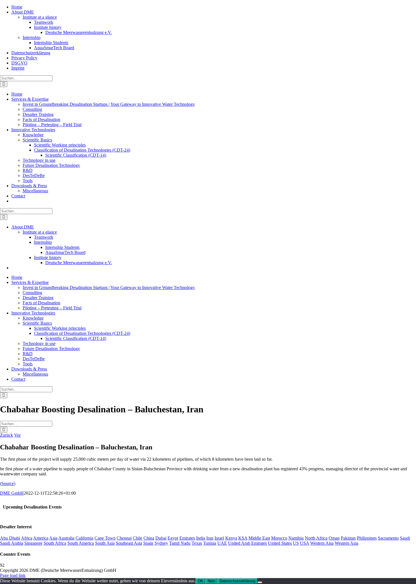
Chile (137, 538)
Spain (148, 543)
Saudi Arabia (11, 543)
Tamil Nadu (179, 543)
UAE (222, 543)
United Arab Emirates (247, 543)
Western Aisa (322, 543)
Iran (209, 538)
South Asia (105, 543)
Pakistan (348, 538)
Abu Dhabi (10, 538)
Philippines (367, 538)
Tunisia (209, 543)
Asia (53, 538)
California (84, 538)
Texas (197, 543)
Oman (334, 538)
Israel (219, 538)
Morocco (279, 538)
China (148, 538)
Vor (17, 435)
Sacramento (388, 538)
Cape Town (105, 538)
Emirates (187, 538)
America (40, 538)
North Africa (316, 538)
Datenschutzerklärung (237, 581)
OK (200, 581)
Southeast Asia (129, 543)
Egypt (173, 538)
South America (80, 543)
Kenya (231, 538)
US (296, 543)
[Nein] (260, 582)
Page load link (12, 575)
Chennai (124, 538)
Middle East (259, 538)
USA (304, 543)
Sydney (161, 543)
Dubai (160, 538)
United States (280, 543)
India (200, 538)
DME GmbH (12, 493)
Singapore (33, 543)
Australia (66, 538)
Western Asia (346, 543)
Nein (211, 581)
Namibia (296, 538)
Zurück (6, 435)
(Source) (7, 483)
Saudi (405, 538)
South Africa (55, 543)
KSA (242, 538)
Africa (26, 538)
